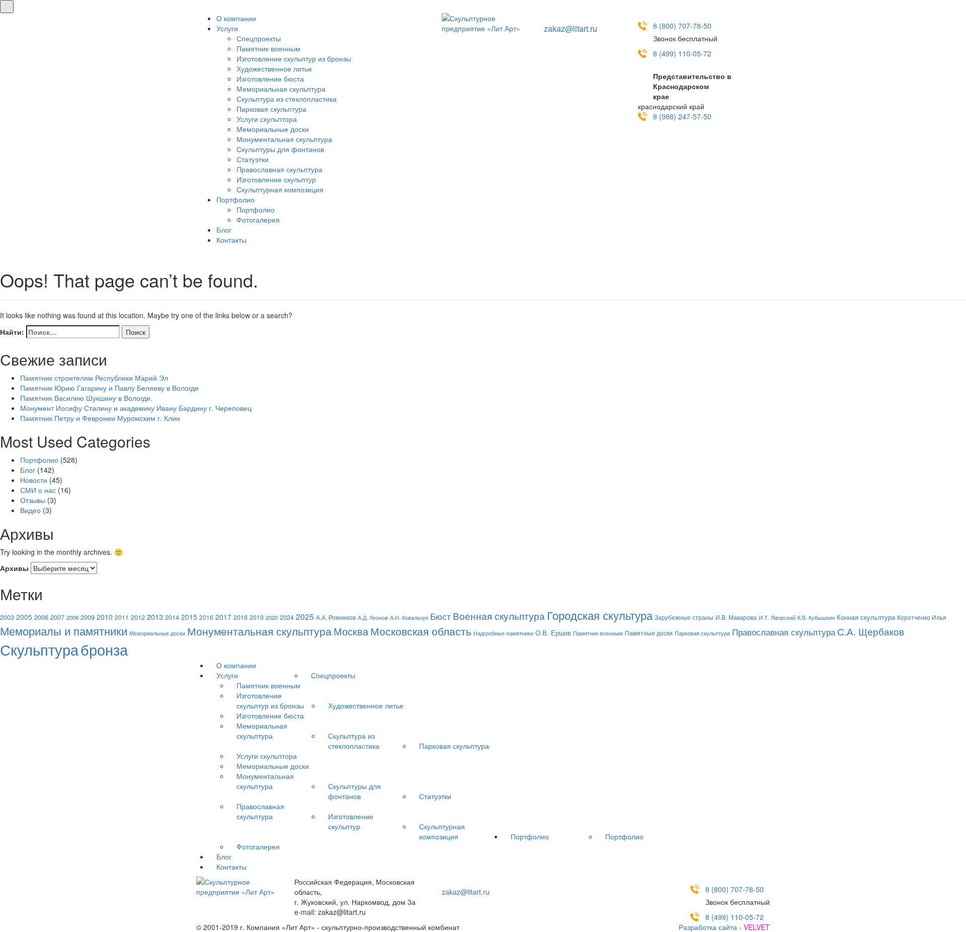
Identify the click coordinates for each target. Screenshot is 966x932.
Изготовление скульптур (276, 179)
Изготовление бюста (270, 79)
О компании (236, 18)
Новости (33, 480)
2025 (305, 616)
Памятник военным (268, 48)
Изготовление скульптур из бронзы (293, 58)
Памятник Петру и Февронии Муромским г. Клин (100, 418)
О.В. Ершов (553, 632)
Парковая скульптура (271, 109)
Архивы (14, 568)
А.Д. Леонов (373, 617)
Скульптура (39, 649)
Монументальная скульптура (284, 139)
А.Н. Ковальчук (409, 617)
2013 (155, 616)
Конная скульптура (866, 617)
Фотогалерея (258, 219)
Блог (223, 230)
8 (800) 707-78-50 (682, 26)
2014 (172, 617)
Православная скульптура (279, 169)
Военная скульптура (499, 615)
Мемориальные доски (272, 129)
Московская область (420, 630)
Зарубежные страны (684, 617)
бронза (104, 649)
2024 (287, 617)
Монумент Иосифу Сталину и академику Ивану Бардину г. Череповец (136, 408)
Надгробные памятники (503, 633)
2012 (138, 617)
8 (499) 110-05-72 (682, 53)
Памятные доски (649, 632)
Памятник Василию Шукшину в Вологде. (86, 398)
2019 (257, 617)
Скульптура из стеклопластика (286, 99)
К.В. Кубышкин (816, 617)
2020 (272, 617)
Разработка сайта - (724, 927)
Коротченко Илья (921, 617)
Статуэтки (252, 159)
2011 (122, 617)
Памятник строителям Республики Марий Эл (94, 378)
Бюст (440, 616)
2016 (206, 617)
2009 (87, 617)
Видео (30, 510)
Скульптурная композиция (280, 189)
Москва (351, 631)
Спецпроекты (258, 38)
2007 (57, 617)
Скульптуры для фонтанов (280, 149)
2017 (223, 617)
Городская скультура (600, 615)
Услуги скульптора (266, 119)
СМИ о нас (38, 490)
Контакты (231, 240)
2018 (240, 617)
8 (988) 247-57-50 (682, 116)
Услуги (227, 28)
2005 (24, 617)
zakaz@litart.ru (570, 28)
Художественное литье (274, 68)
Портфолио (235, 199)
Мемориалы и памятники (63, 630)
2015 (189, 617)
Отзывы (32, 500)
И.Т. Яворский (777, 617)
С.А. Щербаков (870, 631)
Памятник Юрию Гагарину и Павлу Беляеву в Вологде (109, 388)
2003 (7, 617)
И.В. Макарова (736, 617)
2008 (72, 617)
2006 (41, 617)
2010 (105, 617)
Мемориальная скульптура (281, 89)
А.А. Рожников (336, 617)
